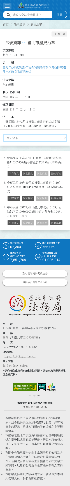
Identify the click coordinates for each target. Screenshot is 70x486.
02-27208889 (31, 337)
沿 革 (8, 117)
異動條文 (28, 173)
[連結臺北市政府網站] (51, 387)
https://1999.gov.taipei (19, 356)
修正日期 (8, 104)
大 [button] (38, 396)
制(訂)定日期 (11, 92)
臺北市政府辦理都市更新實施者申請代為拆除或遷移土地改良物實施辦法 (34, 69)
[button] (59, 34)
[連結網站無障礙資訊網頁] (25, 387)
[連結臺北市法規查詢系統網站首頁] (33, 5)
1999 (5, 337)
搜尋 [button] (59, 14)
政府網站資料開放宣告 (35, 273)
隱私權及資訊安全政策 (35, 282)
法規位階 (8, 79)
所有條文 (14, 173)
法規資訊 (19, 24)
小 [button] (30, 396)
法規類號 (8, 50)
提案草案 (56, 173)
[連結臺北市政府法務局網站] (35, 305)
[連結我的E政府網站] (42, 387)
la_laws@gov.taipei (16, 365)
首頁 (6, 24)
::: (2, 22)
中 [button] (34, 396)
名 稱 (8, 62)
